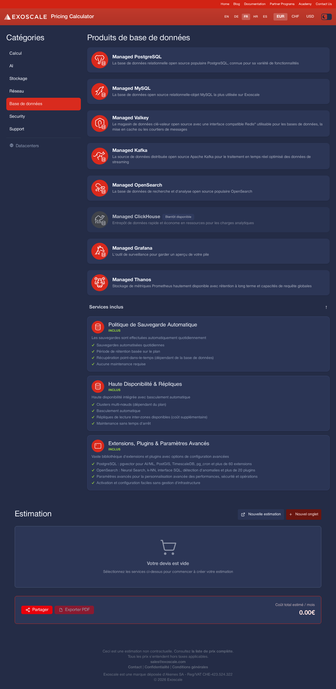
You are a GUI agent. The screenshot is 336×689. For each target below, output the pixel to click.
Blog (236, 4)
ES (265, 16)
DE (236, 16)
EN (226, 16)
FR (246, 16)
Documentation (255, 4)
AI (11, 66)
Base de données (25, 104)
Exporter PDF (77, 610)
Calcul (15, 53)
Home (225, 4)
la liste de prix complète (212, 651)
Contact (135, 667)
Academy (305, 4)
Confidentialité (157, 667)
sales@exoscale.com (168, 662)
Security (17, 117)
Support (16, 129)
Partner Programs (282, 4)
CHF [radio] (295, 16)
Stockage (18, 79)
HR (255, 16)
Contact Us (324, 4)
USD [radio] (310, 16)
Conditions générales (190, 667)
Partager (40, 610)
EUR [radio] (280, 16)
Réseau (16, 91)
